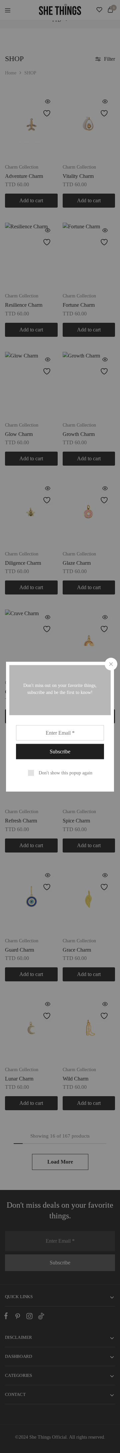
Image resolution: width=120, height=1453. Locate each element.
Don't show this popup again (65, 772)
